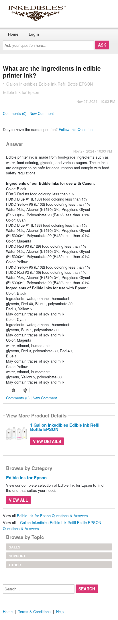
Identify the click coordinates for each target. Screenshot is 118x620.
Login (34, 34)
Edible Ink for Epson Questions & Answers (52, 515)
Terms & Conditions (34, 611)
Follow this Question (76, 129)
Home (13, 34)
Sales (14, 547)
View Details (47, 441)
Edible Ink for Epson (26, 477)
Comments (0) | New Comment (28, 113)
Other (15, 564)
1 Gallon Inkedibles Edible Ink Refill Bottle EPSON (65, 427)
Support (17, 556)
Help (60, 611)
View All (18, 500)
